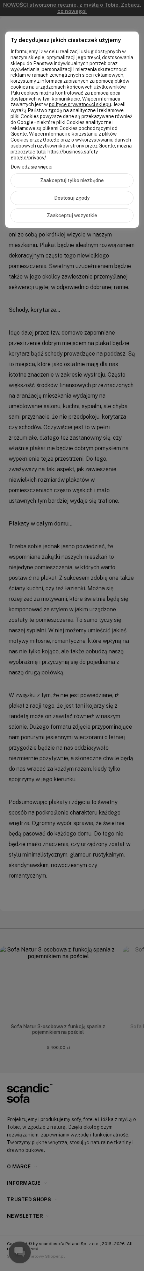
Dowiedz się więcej (31, 167)
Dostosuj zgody (72, 198)
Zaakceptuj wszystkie (72, 215)
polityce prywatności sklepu (80, 104)
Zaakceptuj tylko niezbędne (72, 180)
